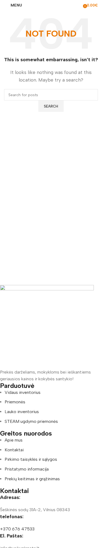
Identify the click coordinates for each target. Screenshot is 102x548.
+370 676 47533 (17, 528)
